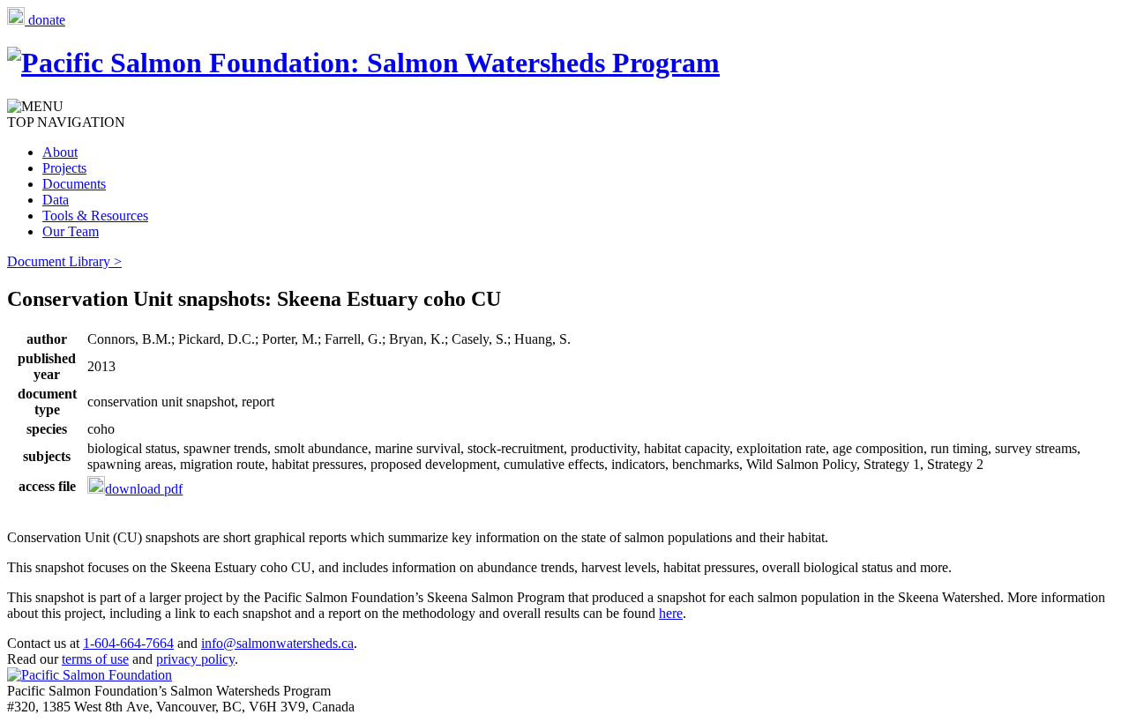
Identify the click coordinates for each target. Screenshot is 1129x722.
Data (55, 199)
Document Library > (64, 261)
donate (45, 19)
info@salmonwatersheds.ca (277, 643)
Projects (64, 167)
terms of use (95, 658)
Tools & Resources (95, 215)
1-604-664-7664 (128, 643)
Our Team (70, 231)
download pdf (144, 488)
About (60, 152)
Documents (74, 183)
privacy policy (195, 658)
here (671, 613)
